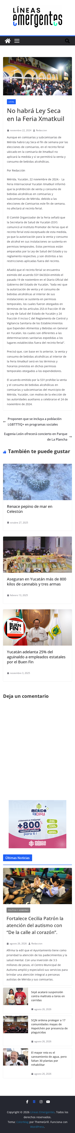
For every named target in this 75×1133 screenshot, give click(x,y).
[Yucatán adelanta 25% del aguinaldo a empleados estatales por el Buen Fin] (37, 612)
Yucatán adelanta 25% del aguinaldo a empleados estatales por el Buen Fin (36, 656)
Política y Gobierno (18, 910)
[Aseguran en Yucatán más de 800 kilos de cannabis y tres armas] (37, 539)
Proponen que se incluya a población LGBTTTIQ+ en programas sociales (35, 422)
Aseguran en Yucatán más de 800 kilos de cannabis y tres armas (36, 581)
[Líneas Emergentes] (7, 40)
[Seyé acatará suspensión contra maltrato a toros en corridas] (15, 1001)
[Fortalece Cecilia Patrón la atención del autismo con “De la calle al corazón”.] (37, 886)
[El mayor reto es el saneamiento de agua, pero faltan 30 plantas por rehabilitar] (15, 1063)
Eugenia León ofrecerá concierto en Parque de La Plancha (35, 437)
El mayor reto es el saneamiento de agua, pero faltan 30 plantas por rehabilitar (49, 1059)
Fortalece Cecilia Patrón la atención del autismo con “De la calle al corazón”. (35, 925)
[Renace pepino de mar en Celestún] (37, 466)
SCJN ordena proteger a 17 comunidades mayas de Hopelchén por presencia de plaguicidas (49, 1026)
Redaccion (41, 130)
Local (11, 101)
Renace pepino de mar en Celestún (29, 509)
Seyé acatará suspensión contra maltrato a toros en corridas (48, 996)
